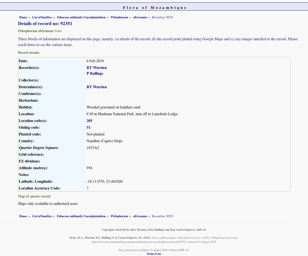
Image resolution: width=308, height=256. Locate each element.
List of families (42, 17)
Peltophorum (119, 17)
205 (89, 120)
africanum (140, 17)
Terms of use (154, 254)
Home (23, 17)
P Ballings (95, 73)
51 (88, 127)
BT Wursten (97, 67)
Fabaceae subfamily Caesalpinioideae (81, 17)
